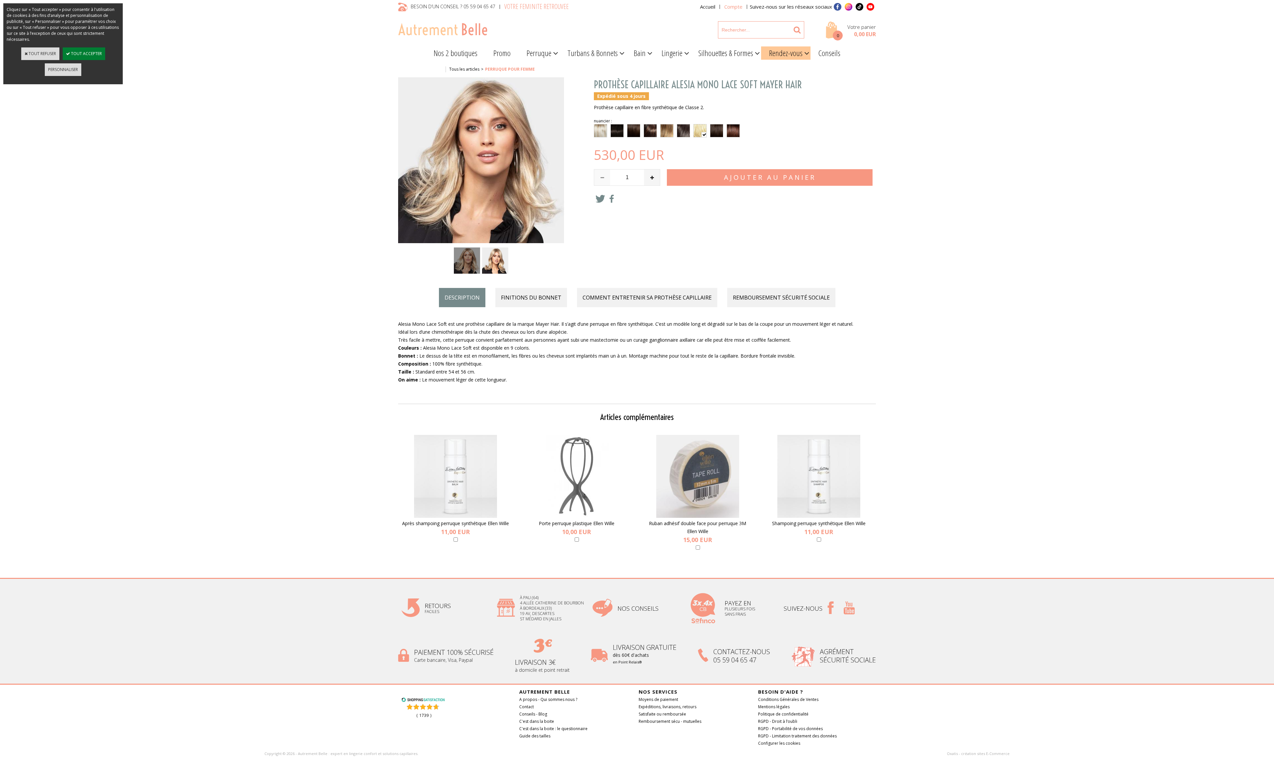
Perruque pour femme (510, 69)
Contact (526, 707)
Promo (502, 52)
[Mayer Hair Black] (617, 130)
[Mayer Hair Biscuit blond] (600, 130)
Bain (640, 52)
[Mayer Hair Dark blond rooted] (666, 130)
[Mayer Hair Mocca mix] (716, 130)
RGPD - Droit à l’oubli (777, 721)
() (423, 715)
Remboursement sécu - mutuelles (670, 721)
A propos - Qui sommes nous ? (548, 699)
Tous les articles (464, 69)
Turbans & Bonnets (592, 52)
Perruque (539, 52)
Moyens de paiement (658, 699)
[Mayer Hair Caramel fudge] (633, 130)
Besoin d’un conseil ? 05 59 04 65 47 (453, 6)
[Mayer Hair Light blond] (700, 130)
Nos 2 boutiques (455, 52)
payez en (739, 603)
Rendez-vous (786, 52)
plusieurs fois (740, 609)
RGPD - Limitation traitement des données (797, 736)
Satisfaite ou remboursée (662, 714)
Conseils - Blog (533, 714)
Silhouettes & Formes (725, 52)
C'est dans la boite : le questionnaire (553, 728)
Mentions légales (774, 707)
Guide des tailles (534, 736)
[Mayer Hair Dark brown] (683, 130)
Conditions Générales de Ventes (788, 699)
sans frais (735, 614)
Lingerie (672, 52)
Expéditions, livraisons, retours (667, 707)
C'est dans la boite (536, 721)
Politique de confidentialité (783, 714)
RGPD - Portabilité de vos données (790, 728)
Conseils (829, 52)
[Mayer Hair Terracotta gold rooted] (733, 130)
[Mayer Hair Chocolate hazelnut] (650, 130)
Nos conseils (638, 608)
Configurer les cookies (779, 743)
